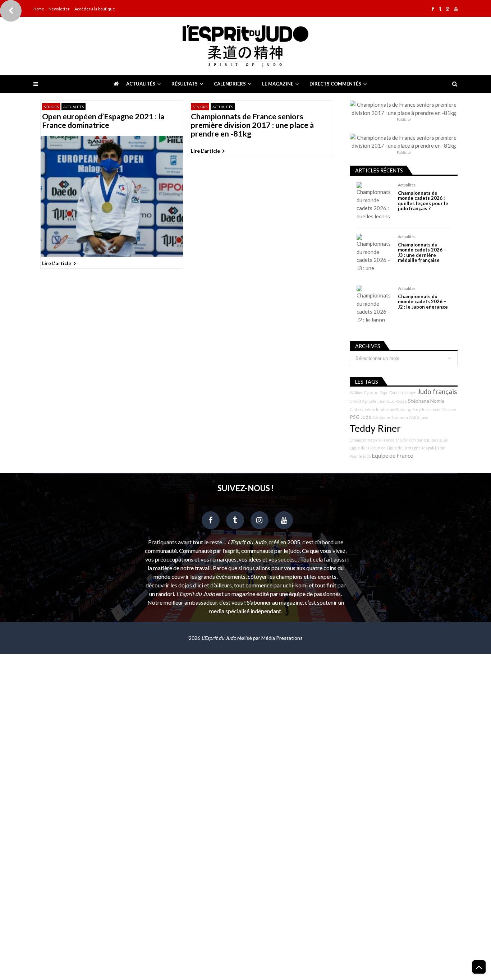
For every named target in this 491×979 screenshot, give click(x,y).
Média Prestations (282, 638)
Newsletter (59, 8)
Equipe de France (392, 455)
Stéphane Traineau (390, 417)
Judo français (437, 392)
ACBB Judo (418, 417)
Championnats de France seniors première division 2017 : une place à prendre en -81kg (252, 125)
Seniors (51, 107)
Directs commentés (335, 84)
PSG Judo (360, 417)
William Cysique (364, 392)
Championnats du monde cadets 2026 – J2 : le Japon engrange (423, 301)
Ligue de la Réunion (368, 447)
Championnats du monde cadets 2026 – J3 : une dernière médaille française (422, 252)
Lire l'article (56, 263)
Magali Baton (433, 447)
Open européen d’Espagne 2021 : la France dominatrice (103, 121)
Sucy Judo (421, 409)
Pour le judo (360, 456)
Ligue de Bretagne (404, 447)
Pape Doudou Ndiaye (398, 392)
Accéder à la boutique (94, 8)
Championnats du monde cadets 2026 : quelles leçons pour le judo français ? (423, 200)
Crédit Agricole (363, 401)
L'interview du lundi (367, 409)
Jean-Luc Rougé (392, 401)
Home (38, 8)
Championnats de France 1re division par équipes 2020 (399, 440)
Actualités (140, 84)
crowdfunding (398, 409)
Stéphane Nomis (426, 401)
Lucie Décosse (443, 409)
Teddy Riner (375, 428)
